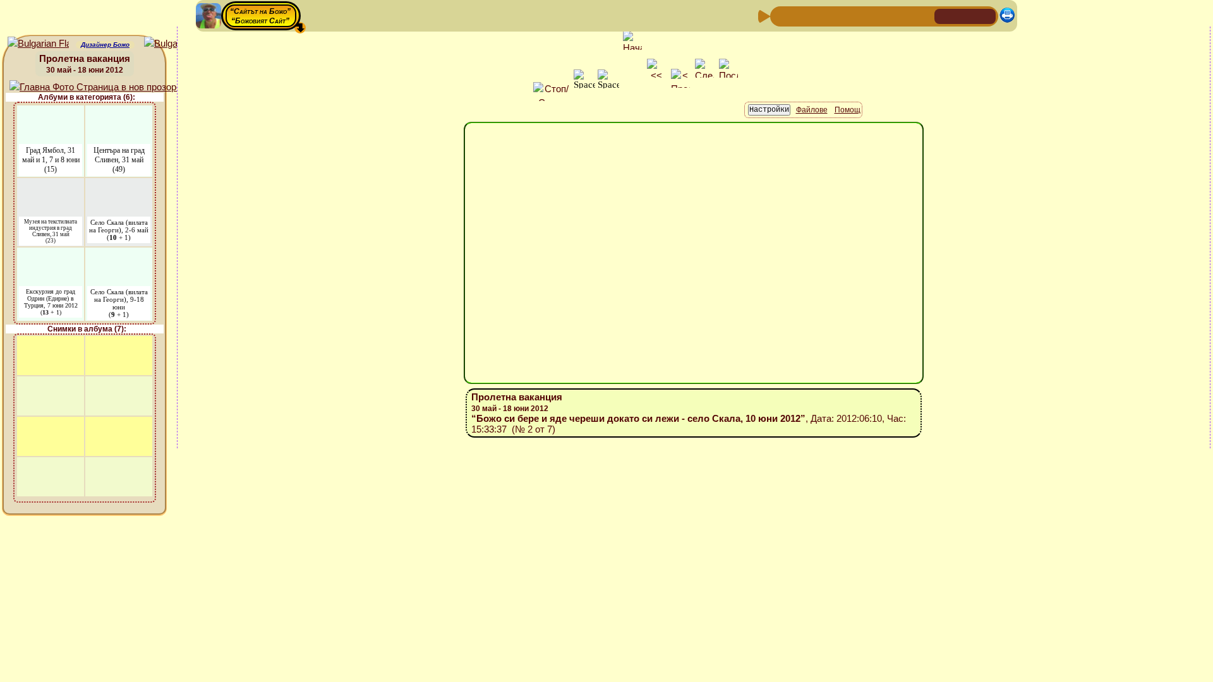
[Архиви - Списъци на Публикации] (822, 15)
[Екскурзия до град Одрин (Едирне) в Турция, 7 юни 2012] (50, 255)
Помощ (847, 109)
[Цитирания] (842, 15)
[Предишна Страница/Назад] (781, 15)
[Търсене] (923, 15)
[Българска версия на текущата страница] (175, 44)
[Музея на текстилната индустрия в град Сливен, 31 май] (50, 186)
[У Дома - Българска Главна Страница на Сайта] (965, 15)
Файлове (812, 109)
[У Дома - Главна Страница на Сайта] (945, 15)
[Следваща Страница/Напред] (801, 15)
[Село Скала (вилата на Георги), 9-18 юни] (119, 255)
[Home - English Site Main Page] (985, 15)
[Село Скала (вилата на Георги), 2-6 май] (119, 186)
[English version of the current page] (38, 44)
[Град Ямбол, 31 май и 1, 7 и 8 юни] (50, 113)
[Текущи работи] (862, 15)
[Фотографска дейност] (882, 15)
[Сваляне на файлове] (902, 15)
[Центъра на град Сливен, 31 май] (119, 113)
